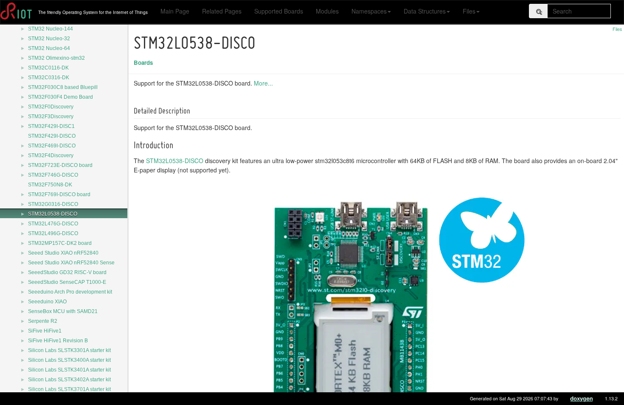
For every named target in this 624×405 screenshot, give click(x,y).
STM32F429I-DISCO (52, 136)
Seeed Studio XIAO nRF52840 (63, 253)
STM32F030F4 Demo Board (60, 97)
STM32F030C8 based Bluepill (63, 87)
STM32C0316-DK (48, 77)
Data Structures (425, 11)
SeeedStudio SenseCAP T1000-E (67, 282)
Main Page (174, 11)
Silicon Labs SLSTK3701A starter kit (69, 389)
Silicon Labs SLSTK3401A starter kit (69, 370)
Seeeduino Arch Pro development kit (70, 292)
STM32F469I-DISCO (52, 146)
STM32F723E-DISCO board (60, 165)
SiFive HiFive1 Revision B (58, 341)
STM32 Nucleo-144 (50, 29)
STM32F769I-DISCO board (59, 194)
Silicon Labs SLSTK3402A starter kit (69, 380)
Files (469, 11)
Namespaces (369, 11)
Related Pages (222, 11)
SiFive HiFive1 (45, 331)
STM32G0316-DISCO (53, 204)
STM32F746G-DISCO (53, 175)
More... (263, 83)
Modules (327, 11)
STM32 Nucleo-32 (49, 39)
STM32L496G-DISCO (53, 233)
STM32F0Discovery (50, 107)
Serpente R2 (42, 321)
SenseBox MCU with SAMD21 (63, 311)
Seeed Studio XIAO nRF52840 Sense (71, 263)
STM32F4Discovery (50, 155)
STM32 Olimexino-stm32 (56, 58)
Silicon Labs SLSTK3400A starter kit (69, 360)
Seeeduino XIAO (47, 302)
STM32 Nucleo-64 (49, 48)
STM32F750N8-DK (50, 185)
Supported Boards (278, 11)
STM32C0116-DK (48, 68)
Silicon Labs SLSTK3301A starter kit (69, 350)
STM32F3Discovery (50, 116)
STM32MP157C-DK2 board (60, 243)
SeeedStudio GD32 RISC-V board (67, 272)
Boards (143, 62)
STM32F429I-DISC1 (51, 126)
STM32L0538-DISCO (52, 214)
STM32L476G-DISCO (53, 224)
